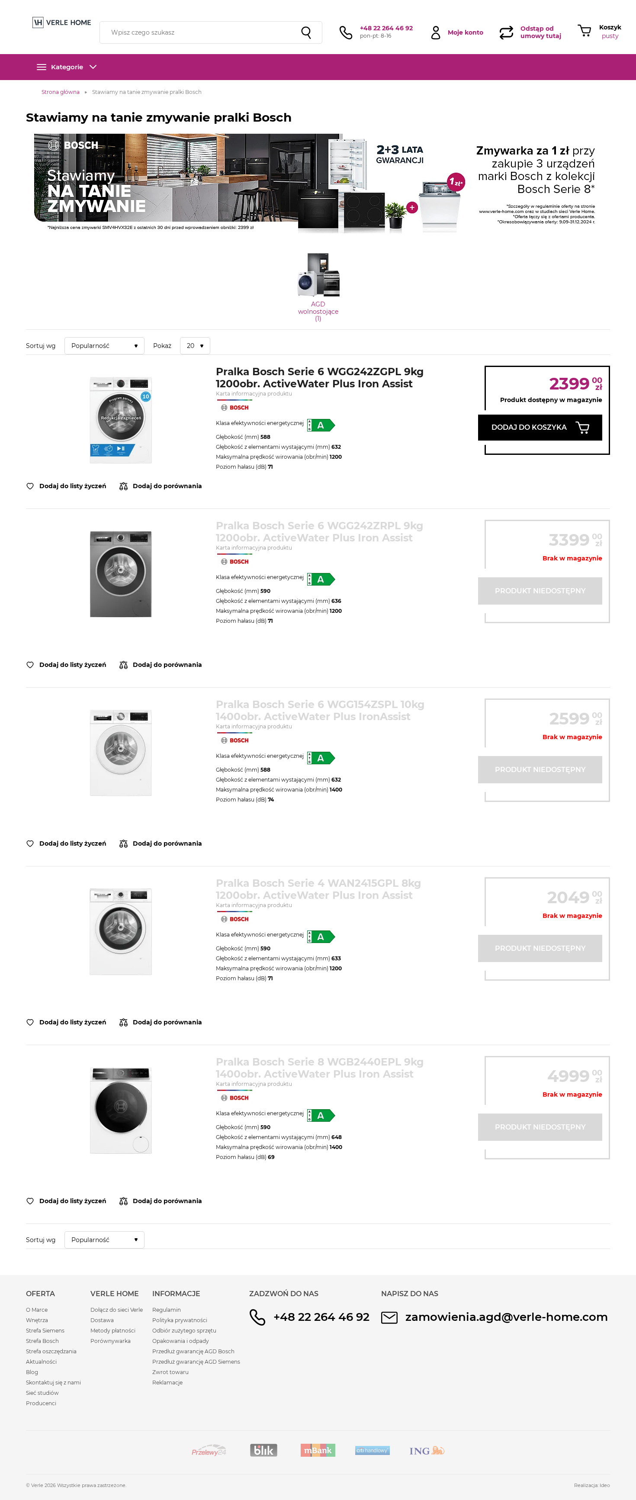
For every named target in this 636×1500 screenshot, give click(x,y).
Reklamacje (167, 1382)
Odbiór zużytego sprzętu (184, 1330)
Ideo (605, 1485)
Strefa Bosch (42, 1341)
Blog (32, 1372)
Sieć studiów (42, 1393)
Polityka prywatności (179, 1320)
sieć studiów (386, 5)
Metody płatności (112, 1330)
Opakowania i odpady (180, 1341)
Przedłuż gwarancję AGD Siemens (196, 1361)
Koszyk (610, 27)
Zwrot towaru (170, 1372)
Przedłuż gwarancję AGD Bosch (193, 1351)
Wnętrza (37, 1320)
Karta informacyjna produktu (254, 393)
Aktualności (41, 1361)
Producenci (41, 1403)
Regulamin (166, 1310)
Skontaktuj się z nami (53, 1382)
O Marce (37, 1310)
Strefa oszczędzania (51, 1351)
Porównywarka (110, 1341)
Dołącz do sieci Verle (116, 1310)
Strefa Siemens (45, 1330)
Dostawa (102, 1320)
